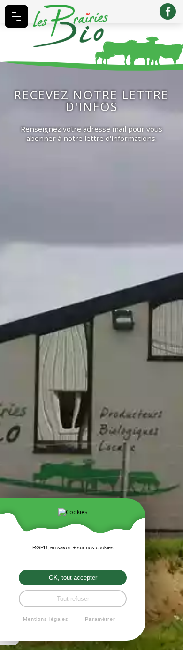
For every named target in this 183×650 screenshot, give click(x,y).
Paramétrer (100, 619)
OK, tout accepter (73, 577)
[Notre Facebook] (168, 11)
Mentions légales (46, 619)
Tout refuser (73, 598)
